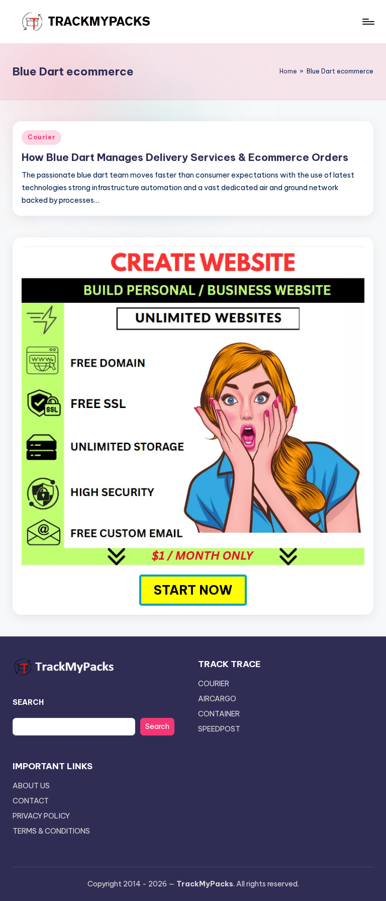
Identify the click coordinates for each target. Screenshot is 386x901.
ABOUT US (31, 785)
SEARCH (28, 702)
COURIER (213, 683)
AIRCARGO (217, 698)
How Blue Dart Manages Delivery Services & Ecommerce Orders (185, 157)
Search (157, 726)
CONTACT (31, 800)
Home (288, 71)
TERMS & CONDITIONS (51, 831)
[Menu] (367, 22)
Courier (41, 137)
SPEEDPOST (219, 728)
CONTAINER (219, 713)
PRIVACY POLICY (41, 816)
